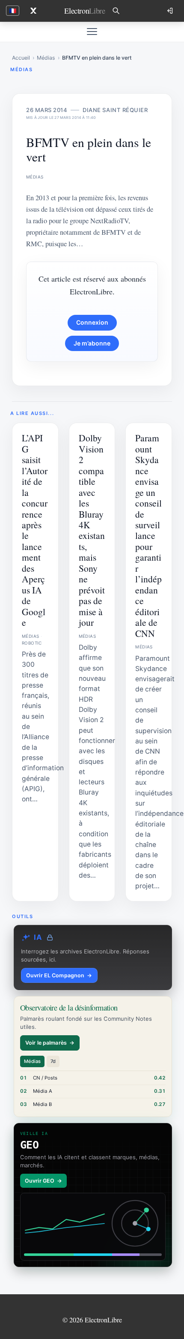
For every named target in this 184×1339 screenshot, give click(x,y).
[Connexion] (170, 10)
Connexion (92, 322)
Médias (46, 58)
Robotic (32, 642)
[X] (33, 10)
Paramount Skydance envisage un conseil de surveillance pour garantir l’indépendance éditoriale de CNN (148, 535)
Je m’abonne (92, 343)
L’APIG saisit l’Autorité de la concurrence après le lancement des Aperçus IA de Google (34, 530)
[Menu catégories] (92, 31)
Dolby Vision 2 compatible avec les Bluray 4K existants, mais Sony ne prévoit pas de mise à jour (92, 530)
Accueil (21, 58)
